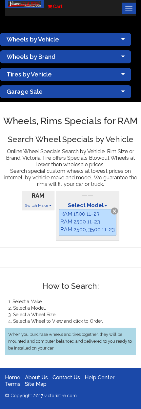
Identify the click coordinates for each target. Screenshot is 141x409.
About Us (36, 377)
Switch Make (37, 205)
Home (12, 377)
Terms (12, 384)
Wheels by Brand (31, 56)
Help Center (99, 377)
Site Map (36, 384)
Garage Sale (25, 91)
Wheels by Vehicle (33, 39)
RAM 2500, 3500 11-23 (87, 229)
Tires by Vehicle (29, 74)
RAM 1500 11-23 (79, 214)
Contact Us (66, 377)
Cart (57, 6)
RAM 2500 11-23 (80, 222)
